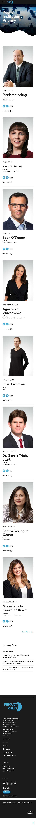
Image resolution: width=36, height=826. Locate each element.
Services (5, 745)
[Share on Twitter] (4, 106)
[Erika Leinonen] (18, 356)
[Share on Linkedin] (7, 106)
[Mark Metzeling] (18, 66)
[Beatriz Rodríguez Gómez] (18, 502)
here (7, 796)
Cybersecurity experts (8, 768)
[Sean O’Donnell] (18, 209)
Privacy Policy (30, 811)
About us (5, 743)
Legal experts (6, 766)
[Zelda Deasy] (18, 137)
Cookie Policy (30, 813)
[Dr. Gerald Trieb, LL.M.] (18, 427)
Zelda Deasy (12, 166)
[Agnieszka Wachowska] (18, 280)
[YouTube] (7, 783)
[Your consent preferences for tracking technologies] (33, 823)
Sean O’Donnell (14, 237)
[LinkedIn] (4, 783)
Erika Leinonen (14, 384)
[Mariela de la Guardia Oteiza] (18, 577)
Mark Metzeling (15, 95)
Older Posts (26, 632)
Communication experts (9, 771)
